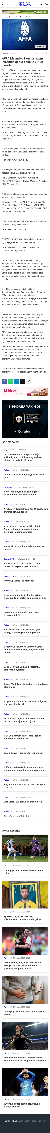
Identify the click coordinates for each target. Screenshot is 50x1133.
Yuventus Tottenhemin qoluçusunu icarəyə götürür (22, 613)
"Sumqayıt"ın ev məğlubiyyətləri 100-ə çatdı (24, 476)
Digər (6, 450)
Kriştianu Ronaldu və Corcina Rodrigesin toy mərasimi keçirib (25, 702)
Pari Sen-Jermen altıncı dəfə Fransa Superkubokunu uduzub (22, 737)
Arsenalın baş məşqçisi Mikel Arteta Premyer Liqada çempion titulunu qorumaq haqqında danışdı (22, 529)
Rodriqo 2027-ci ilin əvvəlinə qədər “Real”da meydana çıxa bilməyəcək (22, 565)
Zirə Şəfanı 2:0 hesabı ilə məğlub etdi (23, 802)
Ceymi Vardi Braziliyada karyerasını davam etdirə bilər (26, 685)
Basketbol (8, 487)
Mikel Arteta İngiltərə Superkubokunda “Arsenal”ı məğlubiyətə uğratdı (24, 720)
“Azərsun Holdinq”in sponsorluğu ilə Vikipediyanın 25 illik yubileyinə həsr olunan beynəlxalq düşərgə (23, 457)
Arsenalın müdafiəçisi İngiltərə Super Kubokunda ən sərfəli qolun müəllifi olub (25, 596)
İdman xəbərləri (8, 17)
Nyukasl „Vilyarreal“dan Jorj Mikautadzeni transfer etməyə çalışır (26, 510)
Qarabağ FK (9, 559)
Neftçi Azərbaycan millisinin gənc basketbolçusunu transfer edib (21, 493)
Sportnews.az (11, 1121)
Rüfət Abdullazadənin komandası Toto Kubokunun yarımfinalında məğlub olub (24, 768)
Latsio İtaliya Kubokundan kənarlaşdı (23, 753)
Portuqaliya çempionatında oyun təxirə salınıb (24, 547)
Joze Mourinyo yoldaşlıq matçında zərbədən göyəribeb (22, 668)
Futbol (20, 17)
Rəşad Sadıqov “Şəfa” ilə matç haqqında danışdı (25, 786)
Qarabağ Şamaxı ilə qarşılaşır (19, 581)
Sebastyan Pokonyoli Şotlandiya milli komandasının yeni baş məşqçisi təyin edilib (24, 650)
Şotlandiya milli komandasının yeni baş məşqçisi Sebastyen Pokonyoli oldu (24, 631)
